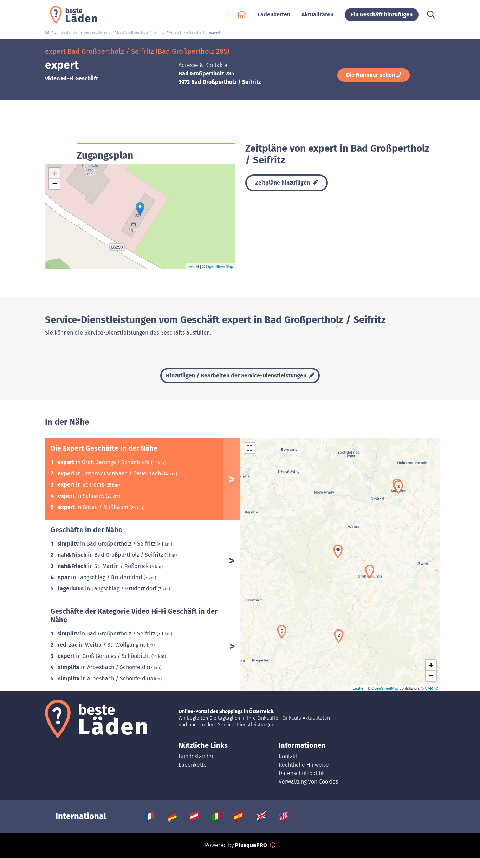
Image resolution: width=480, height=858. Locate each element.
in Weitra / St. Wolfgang (99, 644)
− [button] (54, 183)
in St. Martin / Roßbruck (104, 566)
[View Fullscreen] (249, 448)
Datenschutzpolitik (302, 773)
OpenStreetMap (219, 266)
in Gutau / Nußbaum (94, 507)
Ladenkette (193, 764)
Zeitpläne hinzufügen (283, 182)
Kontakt (288, 756)
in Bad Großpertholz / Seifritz (107, 543)
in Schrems (81, 484)
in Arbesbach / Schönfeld (102, 667)
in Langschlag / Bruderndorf (101, 577)
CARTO (432, 688)
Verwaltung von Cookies (308, 781)
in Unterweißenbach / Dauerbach (110, 473)
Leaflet (193, 266)
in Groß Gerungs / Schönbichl (104, 462)
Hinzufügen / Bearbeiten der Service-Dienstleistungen (237, 375)
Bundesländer (196, 756)
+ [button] (54, 173)
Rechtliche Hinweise (304, 764)
